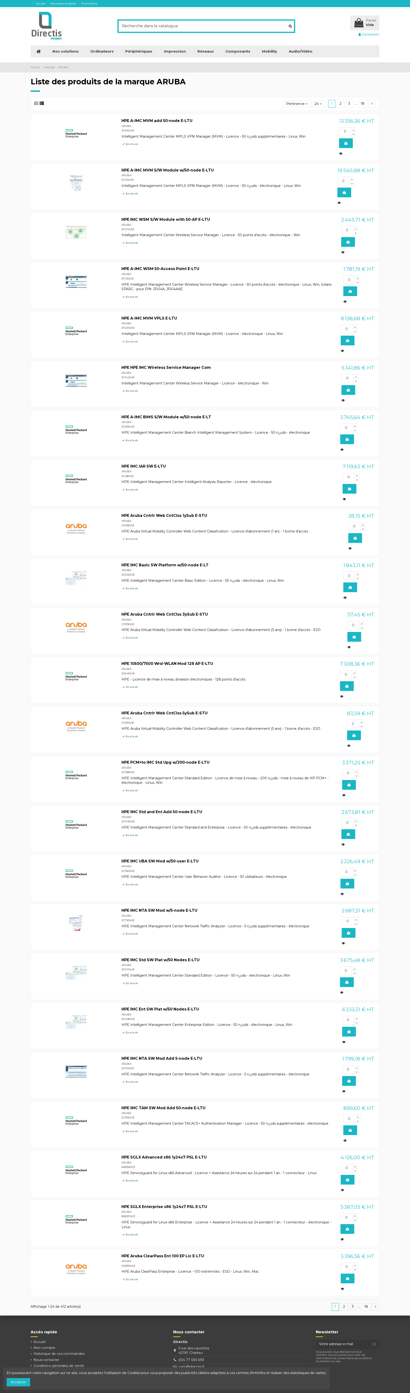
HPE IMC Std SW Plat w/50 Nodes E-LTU (160, 960)
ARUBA (126, 126)
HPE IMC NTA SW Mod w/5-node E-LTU (159, 910)
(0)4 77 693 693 (191, 1360)
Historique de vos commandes (58, 1354)
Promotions (89, 3)
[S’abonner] (374, 1344)
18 (362, 103)
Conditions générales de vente (58, 1366)
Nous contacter (46, 1360)
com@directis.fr (191, 1367)
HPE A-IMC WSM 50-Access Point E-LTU (160, 268)
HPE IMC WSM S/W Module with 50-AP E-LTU (165, 219)
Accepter (18, 1382)
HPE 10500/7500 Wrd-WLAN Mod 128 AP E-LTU (167, 663)
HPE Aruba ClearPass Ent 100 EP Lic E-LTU (162, 1256)
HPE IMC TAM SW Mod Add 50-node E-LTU (163, 1108)
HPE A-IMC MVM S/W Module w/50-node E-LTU (167, 170)
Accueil (41, 3)
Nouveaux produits (63, 3)
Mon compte (44, 1348)
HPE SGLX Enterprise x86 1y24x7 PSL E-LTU (164, 1206)
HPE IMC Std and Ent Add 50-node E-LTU (161, 812)
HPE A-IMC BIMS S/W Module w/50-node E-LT (166, 417)
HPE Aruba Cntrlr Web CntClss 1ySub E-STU (164, 515)
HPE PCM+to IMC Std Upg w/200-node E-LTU (165, 762)
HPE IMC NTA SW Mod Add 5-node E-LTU (161, 1058)
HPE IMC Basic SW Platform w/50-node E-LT (165, 565)
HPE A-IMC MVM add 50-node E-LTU (156, 120)
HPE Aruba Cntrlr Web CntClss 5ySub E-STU (164, 713)
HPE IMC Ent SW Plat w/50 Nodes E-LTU (160, 1009)
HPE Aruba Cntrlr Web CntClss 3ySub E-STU (164, 614)
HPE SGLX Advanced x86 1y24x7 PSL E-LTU (164, 1157)
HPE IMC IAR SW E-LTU (143, 466)
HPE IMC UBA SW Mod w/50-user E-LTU (160, 861)
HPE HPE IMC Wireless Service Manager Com (166, 367)
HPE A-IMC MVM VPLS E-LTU (149, 318)
